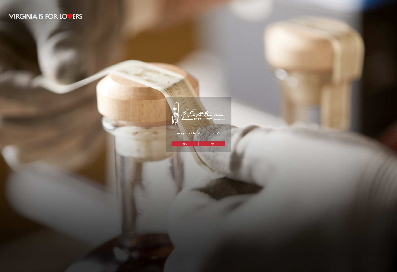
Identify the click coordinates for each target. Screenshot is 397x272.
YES (185, 144)
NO (212, 144)
